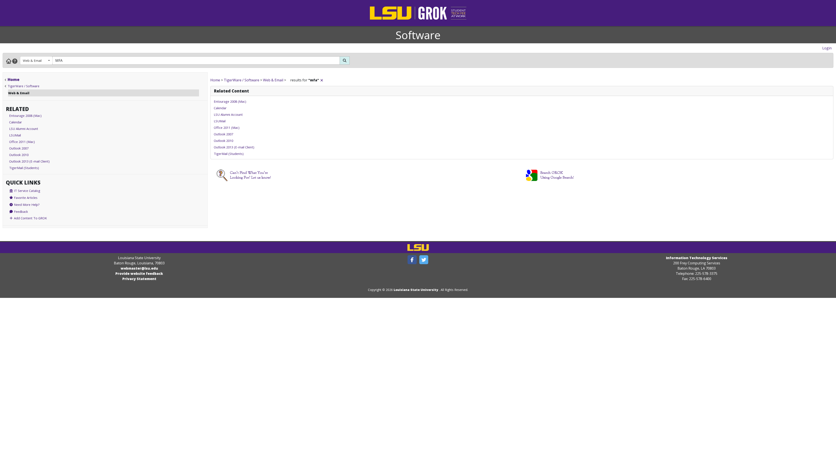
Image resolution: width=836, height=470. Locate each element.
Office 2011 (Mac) (22, 141)
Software (418, 35)
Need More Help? (26, 204)
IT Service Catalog (26, 190)
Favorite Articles (25, 197)
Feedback (20, 211)
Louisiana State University (416, 290)
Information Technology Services (696, 257)
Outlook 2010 (19, 155)
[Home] (8, 61)
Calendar (15, 122)
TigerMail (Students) (24, 168)
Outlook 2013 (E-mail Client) (29, 161)
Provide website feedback (139, 273)
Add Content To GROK (30, 218)
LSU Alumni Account (23, 128)
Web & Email (32, 60)
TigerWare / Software (23, 86)
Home (13, 79)
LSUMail (15, 135)
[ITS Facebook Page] (412, 259)
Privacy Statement (139, 278)
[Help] (14, 61)
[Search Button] (345, 60)
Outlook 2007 (19, 148)
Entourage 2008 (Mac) (25, 115)
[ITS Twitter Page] (423, 259)
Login (827, 48)
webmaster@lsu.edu (139, 268)
